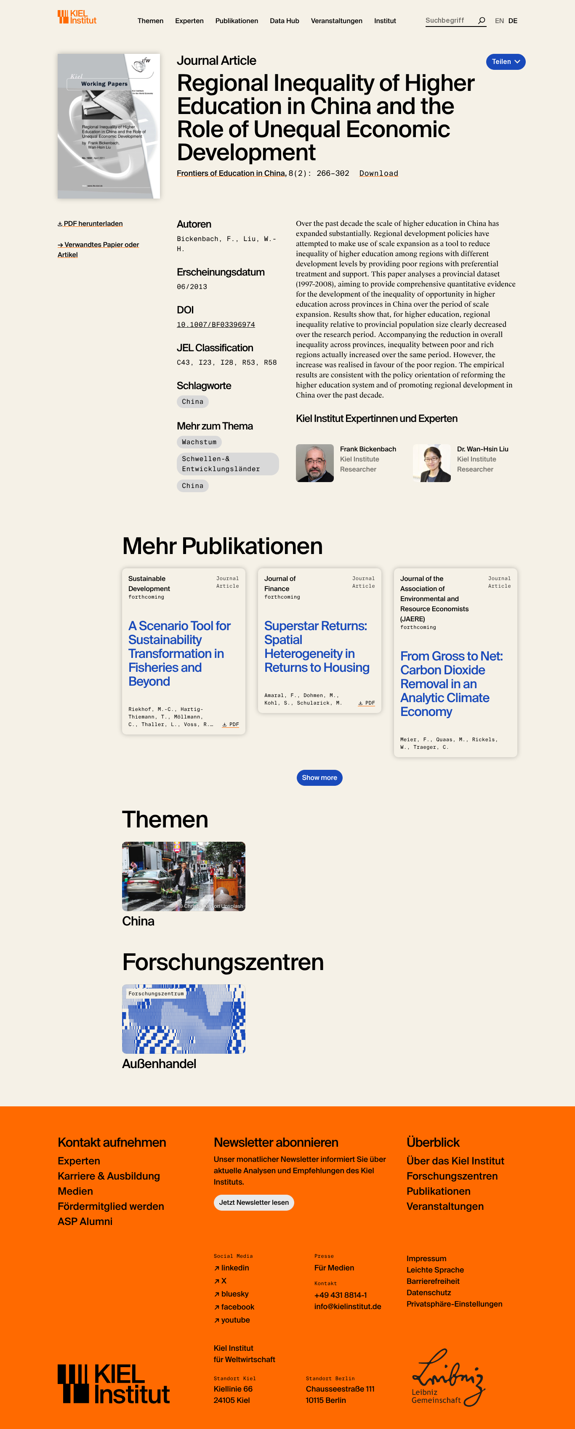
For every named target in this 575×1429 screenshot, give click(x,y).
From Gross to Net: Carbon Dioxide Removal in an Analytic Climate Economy (451, 684)
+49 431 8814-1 (340, 1295)
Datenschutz (429, 1293)
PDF (234, 724)
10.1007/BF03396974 (216, 324)
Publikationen (439, 1191)
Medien (75, 1191)
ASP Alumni (85, 1221)
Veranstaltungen (445, 1206)
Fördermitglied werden (111, 1206)
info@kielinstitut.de (347, 1307)
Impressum (427, 1259)
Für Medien (334, 1268)
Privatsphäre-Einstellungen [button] (455, 1304)
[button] (150, 21)
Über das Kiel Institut (455, 1161)
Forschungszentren (452, 1176)
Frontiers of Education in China (231, 173)
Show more (319, 777)
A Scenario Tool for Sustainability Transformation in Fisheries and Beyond (179, 654)
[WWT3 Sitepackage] (89, 17)
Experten (79, 1161)
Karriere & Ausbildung (109, 1176)
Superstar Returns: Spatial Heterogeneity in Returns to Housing (317, 647)
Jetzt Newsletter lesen (254, 1202)
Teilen (501, 61)
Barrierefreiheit (433, 1281)
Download (379, 173)
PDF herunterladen (92, 223)
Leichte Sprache (435, 1270)
